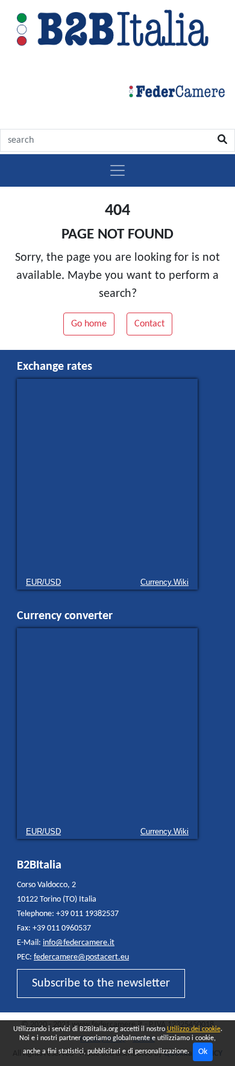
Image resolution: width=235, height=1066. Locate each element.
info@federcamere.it (78, 942)
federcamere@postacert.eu (81, 957)
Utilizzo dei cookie (194, 1029)
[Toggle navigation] (117, 170)
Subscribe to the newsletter (101, 983)
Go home (89, 324)
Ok (202, 1051)
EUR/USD (43, 582)
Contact (149, 324)
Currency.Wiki (164, 582)
